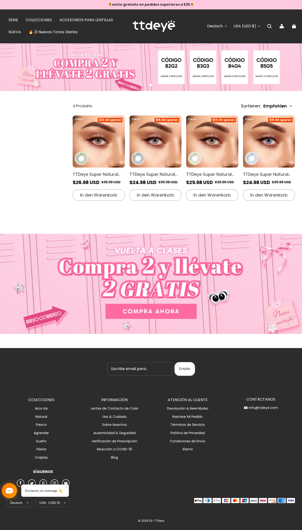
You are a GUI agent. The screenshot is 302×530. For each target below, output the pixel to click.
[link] (13, 20)
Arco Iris (41, 408)
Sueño (41, 441)
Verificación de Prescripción (114, 441)
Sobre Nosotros (114, 425)
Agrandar (41, 433)
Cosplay (41, 457)
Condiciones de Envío (187, 441)
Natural (41, 417)
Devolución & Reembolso (187, 408)
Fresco (41, 425)
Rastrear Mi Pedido (187, 417)
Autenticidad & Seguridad (114, 433)
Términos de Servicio (187, 425)
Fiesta (41, 449)
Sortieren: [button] (264, 106)
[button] (269, 26)
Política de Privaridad (188, 433)
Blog (114, 457)
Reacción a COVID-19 (114, 449)
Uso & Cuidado (114, 417)
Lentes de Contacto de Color (114, 408)
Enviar (184, 368)
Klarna (188, 449)
